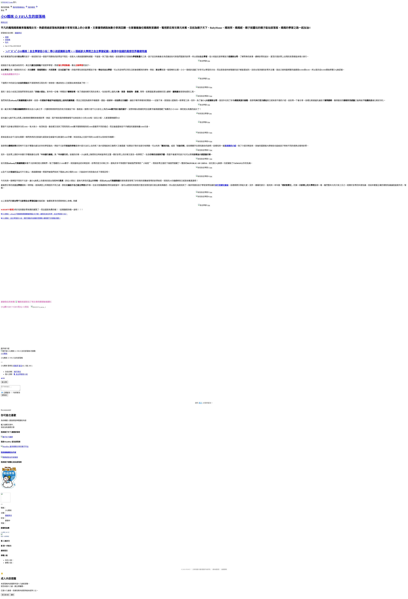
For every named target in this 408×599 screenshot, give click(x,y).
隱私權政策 (215, 569)
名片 (6, 42)
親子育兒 (17, 372)
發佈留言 (4, 395)
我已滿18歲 (5, 595)
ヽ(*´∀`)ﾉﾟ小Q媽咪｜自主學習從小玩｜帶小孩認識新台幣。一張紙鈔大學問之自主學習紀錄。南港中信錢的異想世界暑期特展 (76, 51)
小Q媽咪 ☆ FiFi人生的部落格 (23, 16)
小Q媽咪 (4, 354)
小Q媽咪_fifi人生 (5, 532)
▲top (3, 378)
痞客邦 (15, 366)
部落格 (7, 40)
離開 (12, 595)
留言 (20, 366)
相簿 (6, 37)
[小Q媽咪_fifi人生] (2, 534)
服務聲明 (224, 569)
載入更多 (4, 382)
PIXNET (188, 569)
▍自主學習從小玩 (21, 374)
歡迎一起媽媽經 (5, 536)
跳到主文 (4, 22)
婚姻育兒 (18, 33)
